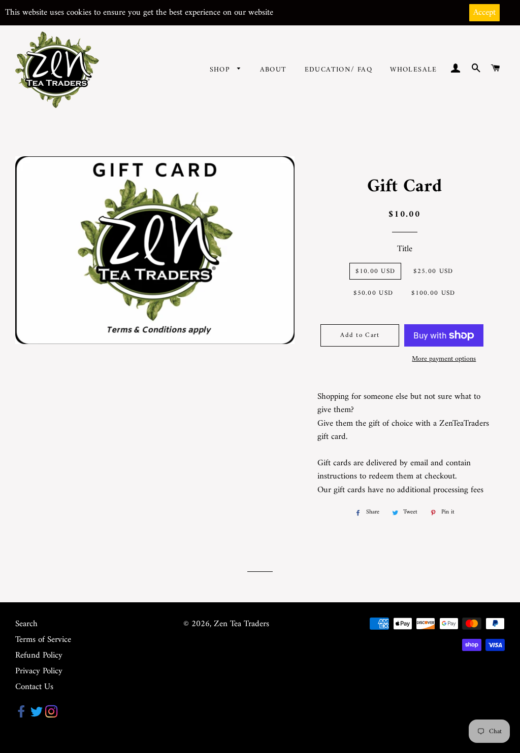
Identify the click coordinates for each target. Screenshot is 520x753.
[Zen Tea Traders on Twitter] (36, 714)
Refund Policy (38, 655)
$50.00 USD (373, 293)
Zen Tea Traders (241, 624)
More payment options (444, 359)
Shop (221, 69)
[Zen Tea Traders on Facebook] (21, 714)
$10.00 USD (375, 271)
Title (404, 249)
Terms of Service (43, 639)
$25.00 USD (433, 271)
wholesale (413, 69)
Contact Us (34, 687)
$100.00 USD (433, 293)
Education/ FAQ (339, 69)
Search (26, 624)
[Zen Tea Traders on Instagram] (51, 714)
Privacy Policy (38, 671)
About (273, 69)
